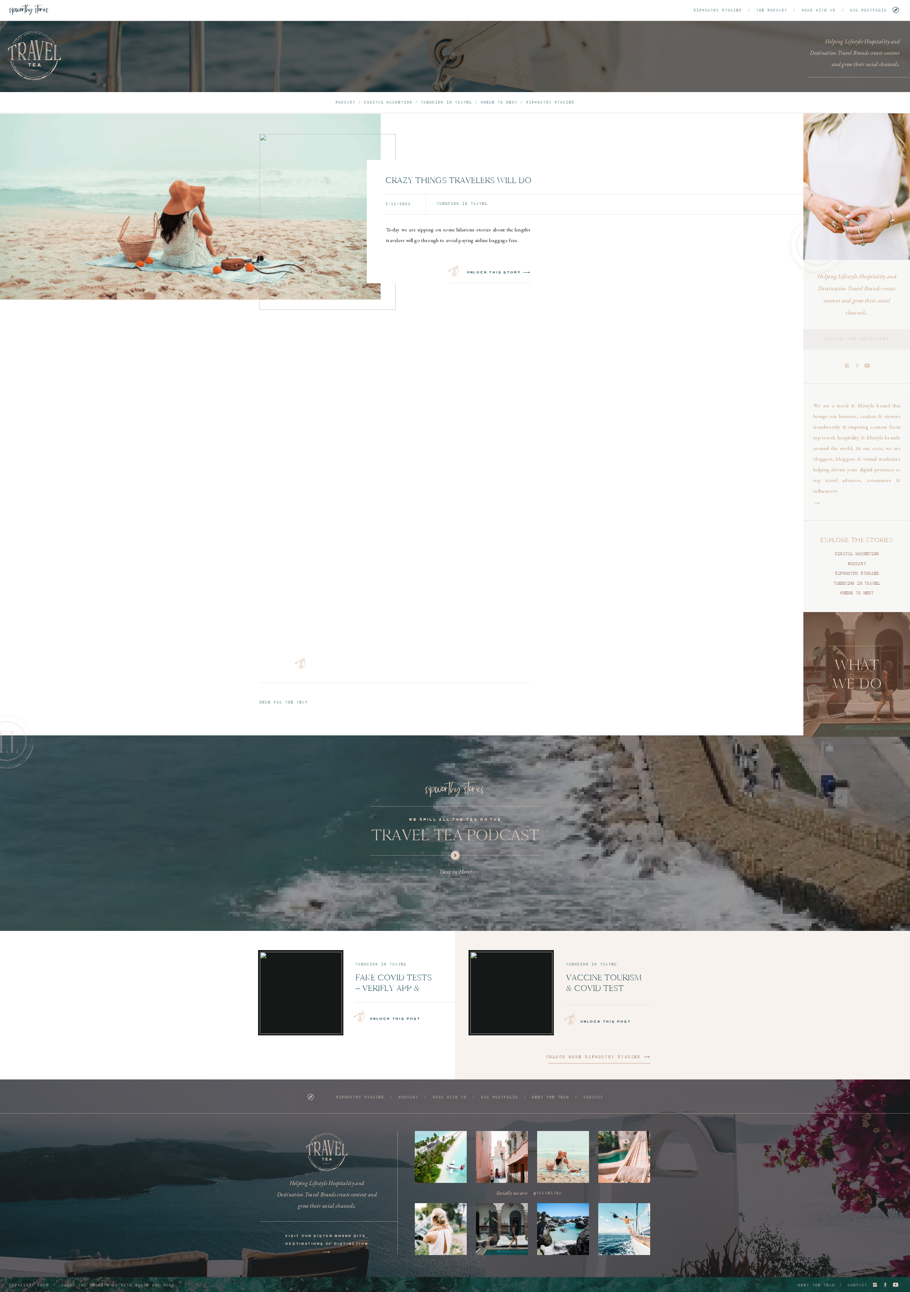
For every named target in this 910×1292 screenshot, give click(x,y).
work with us (819, 10)
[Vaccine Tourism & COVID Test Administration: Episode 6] (511, 993)
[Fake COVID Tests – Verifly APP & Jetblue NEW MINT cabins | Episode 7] (301, 993)
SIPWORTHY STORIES (857, 574)
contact (593, 1097)
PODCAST (857, 564)
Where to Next (499, 102)
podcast (407, 1097)
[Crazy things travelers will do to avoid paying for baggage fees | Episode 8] (327, 222)
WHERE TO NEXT (856, 593)
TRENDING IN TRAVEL (857, 583)
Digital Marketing (388, 102)
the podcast (771, 10)
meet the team (550, 1097)
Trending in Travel (446, 102)
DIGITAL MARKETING (857, 554)
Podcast (345, 102)
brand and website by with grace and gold (118, 1285)
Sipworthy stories (718, 10)
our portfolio (868, 10)
